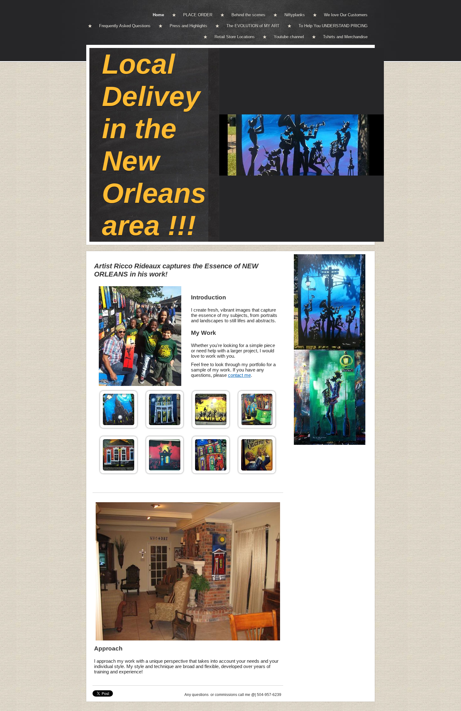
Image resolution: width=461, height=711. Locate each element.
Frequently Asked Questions (125, 26)
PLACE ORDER (197, 15)
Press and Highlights (188, 26)
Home (158, 15)
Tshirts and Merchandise (345, 36)
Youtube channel (289, 36)
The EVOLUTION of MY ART (252, 26)
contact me (239, 375)
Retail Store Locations (235, 36)
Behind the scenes (248, 15)
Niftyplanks (294, 15)
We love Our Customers (346, 15)
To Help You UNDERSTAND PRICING (333, 26)
